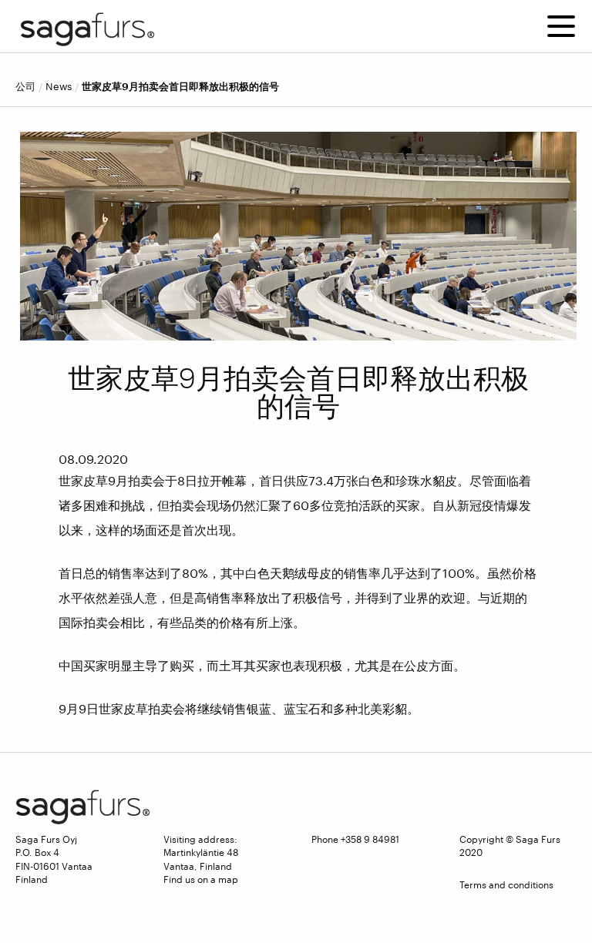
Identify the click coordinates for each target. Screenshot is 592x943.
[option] (298, 236)
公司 (25, 87)
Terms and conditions (506, 884)
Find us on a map (200, 879)
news (58, 87)
